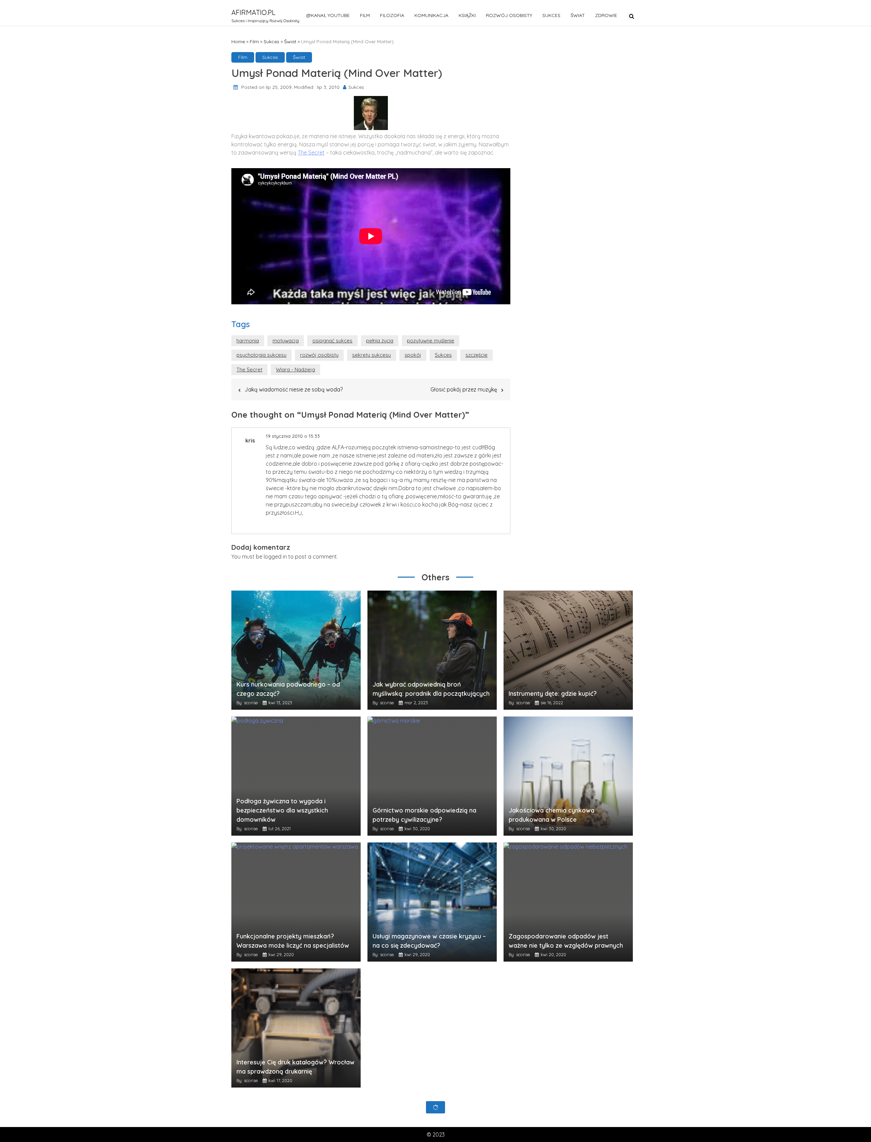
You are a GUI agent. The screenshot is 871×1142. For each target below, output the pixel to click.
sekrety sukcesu (371, 355)
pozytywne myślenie (430, 340)
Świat (578, 15)
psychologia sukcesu (261, 355)
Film (365, 15)
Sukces (551, 15)
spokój (413, 355)
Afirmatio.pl (253, 12)
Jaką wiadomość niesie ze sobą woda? (294, 389)
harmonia (247, 340)
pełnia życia (379, 340)
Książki (467, 15)
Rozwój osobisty (509, 15)
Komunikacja (431, 15)
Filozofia (392, 15)
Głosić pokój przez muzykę (463, 389)
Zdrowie (606, 15)
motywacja (286, 340)
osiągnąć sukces (332, 340)
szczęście (476, 355)
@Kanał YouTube (328, 15)
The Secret (311, 152)
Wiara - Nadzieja (295, 369)
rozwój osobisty (319, 355)
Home (238, 41)
